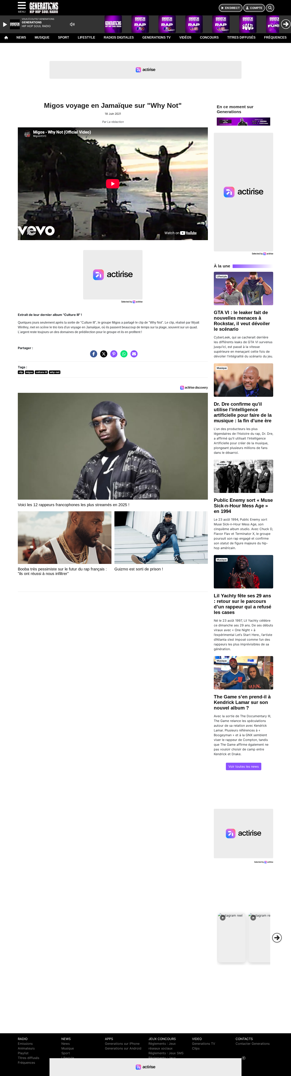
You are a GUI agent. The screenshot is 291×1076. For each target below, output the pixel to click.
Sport (63, 37)
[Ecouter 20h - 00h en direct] (243, 121)
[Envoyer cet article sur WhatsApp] (122, 356)
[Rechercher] (270, 8)
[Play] (5, 24)
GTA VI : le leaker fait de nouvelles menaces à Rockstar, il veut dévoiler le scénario (242, 321)
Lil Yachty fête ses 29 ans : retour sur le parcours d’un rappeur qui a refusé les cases (242, 604)
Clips (196, 1048)
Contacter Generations (253, 1044)
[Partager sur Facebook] (92, 356)
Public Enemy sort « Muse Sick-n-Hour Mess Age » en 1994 (243, 505)
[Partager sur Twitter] (102, 356)
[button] (232, 937)
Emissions (25, 1044)
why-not (55, 372)
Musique (42, 37)
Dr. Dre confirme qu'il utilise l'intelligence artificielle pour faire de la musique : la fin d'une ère (243, 412)
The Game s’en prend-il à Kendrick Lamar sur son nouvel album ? (242, 702)
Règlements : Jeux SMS (166, 1053)
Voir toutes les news (243, 766)
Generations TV (156, 37)
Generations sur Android (123, 1048)
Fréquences (275, 37)
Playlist (23, 1053)
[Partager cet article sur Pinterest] (112, 356)
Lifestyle (86, 37)
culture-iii (41, 372)
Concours (209, 37)
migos (29, 372)
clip (21, 372)
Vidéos (185, 37)
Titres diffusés (241, 37)
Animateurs (26, 1048)
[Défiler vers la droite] (277, 937)
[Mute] (72, 24)
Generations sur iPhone (122, 1044)
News (21, 37)
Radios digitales (119, 37)
